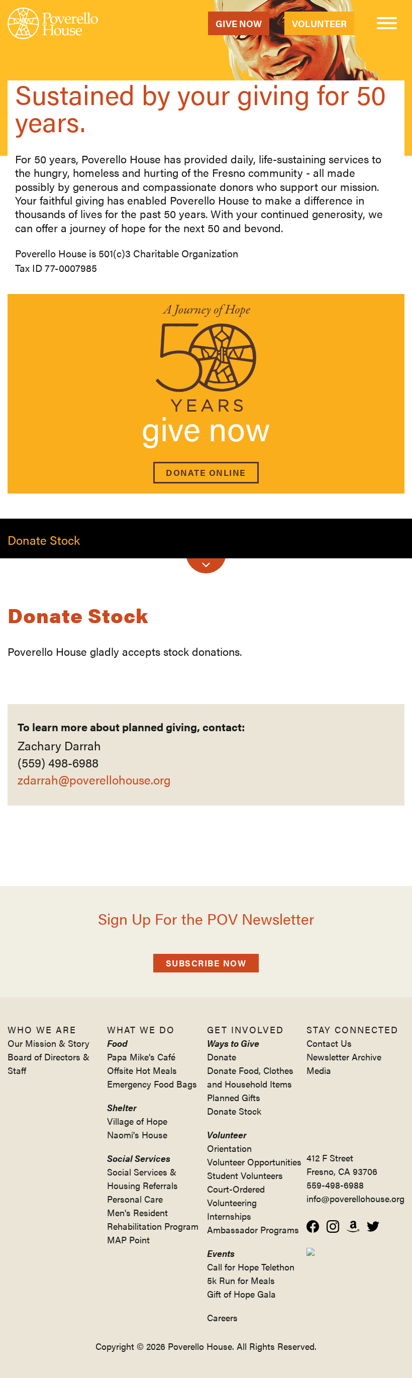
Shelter (122, 1107)
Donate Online (206, 472)
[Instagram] (333, 1226)
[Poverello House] (53, 23)
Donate (221, 1056)
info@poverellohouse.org (355, 1198)
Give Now (239, 23)
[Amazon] (353, 1226)
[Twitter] (373, 1226)
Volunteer (319, 23)
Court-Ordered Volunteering (236, 1196)
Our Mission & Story (48, 1043)
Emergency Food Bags (152, 1083)
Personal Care (135, 1199)
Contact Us (329, 1043)
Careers (222, 1317)
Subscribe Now (206, 963)
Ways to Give (233, 1043)
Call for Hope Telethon (250, 1266)
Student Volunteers (245, 1175)
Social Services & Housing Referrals (142, 1178)
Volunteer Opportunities (254, 1161)
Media (318, 1070)
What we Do (141, 1029)
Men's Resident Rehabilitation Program (152, 1219)
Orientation (229, 1148)
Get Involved (245, 1029)
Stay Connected (352, 1029)
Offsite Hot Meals (142, 1070)
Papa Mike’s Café (141, 1056)
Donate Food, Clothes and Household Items (250, 1077)
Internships (229, 1216)
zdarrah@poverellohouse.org (94, 779)
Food (117, 1043)
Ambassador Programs (253, 1229)
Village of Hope (137, 1121)
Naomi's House (137, 1134)
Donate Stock (234, 1111)
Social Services (138, 1158)
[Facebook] (312, 1226)
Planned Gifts (233, 1097)
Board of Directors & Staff (48, 1063)
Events (221, 1253)
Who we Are (42, 1029)
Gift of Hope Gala (241, 1294)
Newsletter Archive (343, 1056)
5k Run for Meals (241, 1280)
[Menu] (386, 25)
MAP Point (128, 1239)
